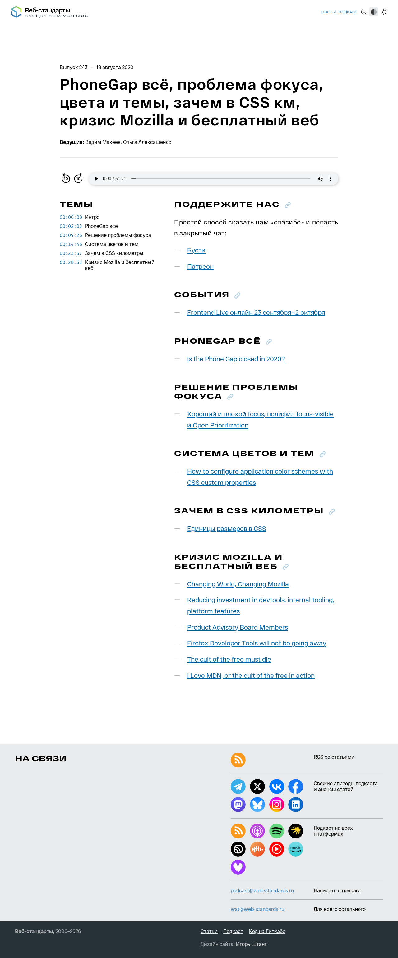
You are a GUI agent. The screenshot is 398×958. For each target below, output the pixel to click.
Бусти (196, 250)
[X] (257, 786)
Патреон (200, 266)
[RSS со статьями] (238, 760)
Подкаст (348, 12)
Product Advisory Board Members (237, 627)
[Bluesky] (257, 804)
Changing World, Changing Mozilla (238, 584)
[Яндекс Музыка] (295, 831)
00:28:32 (71, 262)
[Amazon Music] (295, 849)
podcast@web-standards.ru (262, 890)
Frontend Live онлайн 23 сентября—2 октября (256, 312)
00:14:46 (71, 244)
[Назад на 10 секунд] (66, 178)
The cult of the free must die (229, 659)
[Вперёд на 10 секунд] (78, 178)
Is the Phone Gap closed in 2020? (236, 358)
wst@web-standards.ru (257, 909)
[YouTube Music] (276, 849)
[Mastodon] (238, 804)
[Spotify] (276, 831)
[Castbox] (257, 849)
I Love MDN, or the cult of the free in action (251, 675)
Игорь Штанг (251, 944)
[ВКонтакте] (276, 786)
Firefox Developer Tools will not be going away (256, 643)
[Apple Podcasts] (257, 831)
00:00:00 (71, 217)
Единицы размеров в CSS (226, 528)
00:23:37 (71, 253)
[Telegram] (238, 786)
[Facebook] (295, 786)
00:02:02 (71, 226)
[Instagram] (276, 804)
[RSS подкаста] (238, 831)
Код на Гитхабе (267, 931)
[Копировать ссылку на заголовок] (288, 205)
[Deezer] (238, 867)
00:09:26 (71, 235)
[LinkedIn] (295, 804)
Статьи (328, 12)
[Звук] (238, 849)
